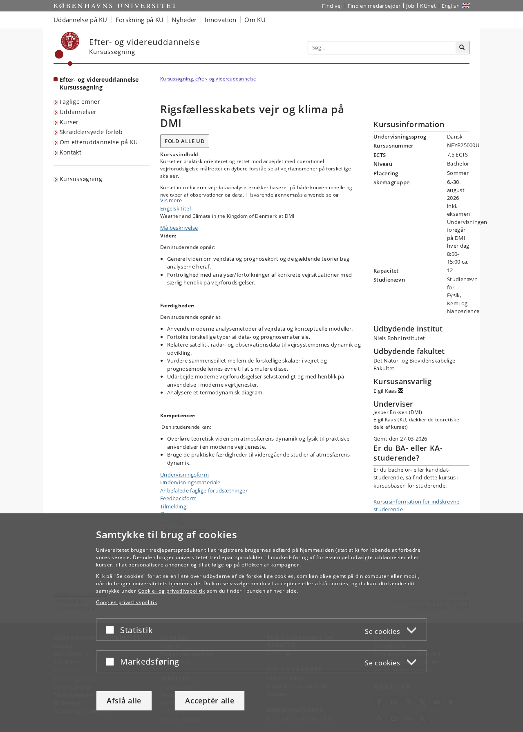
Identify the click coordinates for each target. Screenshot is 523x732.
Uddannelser (78, 112)
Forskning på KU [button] (140, 20)
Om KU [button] (255, 20)
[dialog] (261, 622)
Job (410, 5)
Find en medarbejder (374, 5)
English (451, 5)
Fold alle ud (185, 141)
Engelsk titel (175, 208)
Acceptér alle (209, 700)
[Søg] (462, 48)
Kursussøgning (81, 179)
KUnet (428, 5)
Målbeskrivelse (179, 227)
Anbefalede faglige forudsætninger (204, 490)
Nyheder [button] (184, 20)
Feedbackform (178, 498)
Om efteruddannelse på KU (99, 142)
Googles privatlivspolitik (126, 602)
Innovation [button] (220, 20)
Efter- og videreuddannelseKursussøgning (99, 83)
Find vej (332, 5)
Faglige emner (80, 101)
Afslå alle (124, 700)
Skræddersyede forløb (91, 132)
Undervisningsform (184, 474)
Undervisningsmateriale (190, 482)
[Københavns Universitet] (67, 49)
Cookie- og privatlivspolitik (172, 590)
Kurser (69, 122)
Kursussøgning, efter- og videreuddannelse (208, 79)
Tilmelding (173, 506)
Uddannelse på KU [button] (80, 20)
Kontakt (70, 152)
